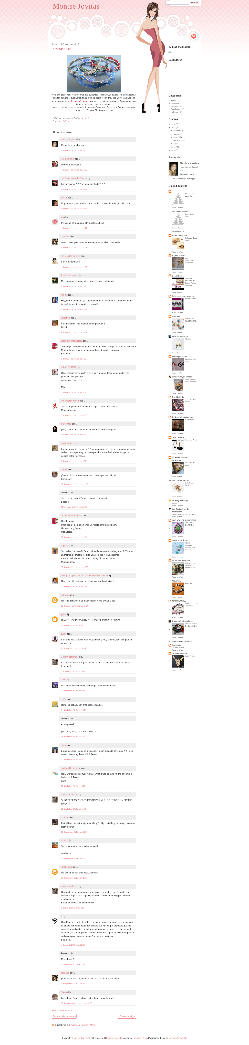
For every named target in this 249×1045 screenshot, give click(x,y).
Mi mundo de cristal (181, 561)
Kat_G (64, 295)
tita (62, 217)
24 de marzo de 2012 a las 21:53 (74, 625)
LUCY (63, 699)
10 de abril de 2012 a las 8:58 (73, 691)
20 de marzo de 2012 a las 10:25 (74, 586)
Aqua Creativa (178, 256)
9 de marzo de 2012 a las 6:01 (73, 461)
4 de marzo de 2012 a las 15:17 (74, 309)
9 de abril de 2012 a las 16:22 (73, 671)
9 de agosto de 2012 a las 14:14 (74, 984)
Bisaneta (176, 316)
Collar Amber (190, 656)
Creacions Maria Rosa (71, 341)
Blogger (192, 179)
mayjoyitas (66, 424)
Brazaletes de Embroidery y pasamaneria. (190, 565)
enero (176, 144)
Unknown (65, 595)
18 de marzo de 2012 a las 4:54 (74, 537)
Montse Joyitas (76, 6)
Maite (63, 679)
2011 (173, 147)
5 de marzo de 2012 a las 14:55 (74, 415)
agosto (176, 134)
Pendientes (175, 109)
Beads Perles (178, 276)
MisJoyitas (177, 581)
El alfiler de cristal (180, 336)
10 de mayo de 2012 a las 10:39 (74, 832)
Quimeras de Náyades (182, 641)
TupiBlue (65, 545)
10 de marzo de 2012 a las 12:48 (74, 484)
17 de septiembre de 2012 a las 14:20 (76, 1003)
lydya (63, 614)
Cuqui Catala (67, 443)
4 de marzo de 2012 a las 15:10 (74, 286)
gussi (63, 633)
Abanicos (188, 339)
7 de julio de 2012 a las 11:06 (73, 945)
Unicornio (65, 317)
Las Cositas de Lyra (70, 256)
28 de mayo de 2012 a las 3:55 (73, 858)
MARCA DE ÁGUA (180, 541)
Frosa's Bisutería (69, 275)
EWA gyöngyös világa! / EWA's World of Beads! (84, 575)
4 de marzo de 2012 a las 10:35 (74, 150)
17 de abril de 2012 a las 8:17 (73, 759)
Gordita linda (178, 397)
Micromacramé (190, 299)
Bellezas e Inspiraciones (183, 296)
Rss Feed (193, 36)
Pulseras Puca (61, 49)
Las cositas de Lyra (180, 480)
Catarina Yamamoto (178, 1038)
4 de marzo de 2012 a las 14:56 (74, 267)
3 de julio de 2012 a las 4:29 (72, 908)
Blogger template (114, 1038)
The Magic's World (70, 400)
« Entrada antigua (126, 1016)
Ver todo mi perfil (187, 174)
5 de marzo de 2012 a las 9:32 (73, 392)
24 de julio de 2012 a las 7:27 (73, 964)
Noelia (64, 197)
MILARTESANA (68, 367)
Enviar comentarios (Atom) (82, 1025)
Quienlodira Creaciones (182, 621)
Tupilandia (176, 645)
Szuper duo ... (190, 419)
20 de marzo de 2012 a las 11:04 (74, 606)
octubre (177, 131)
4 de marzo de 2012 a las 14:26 (74, 248)
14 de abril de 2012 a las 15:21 (73, 710)
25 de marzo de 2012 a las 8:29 (74, 648)
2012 (173, 127)
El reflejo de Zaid (179, 357)
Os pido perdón (178, 648)
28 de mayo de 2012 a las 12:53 (74, 878)
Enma (63, 745)
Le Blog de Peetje (180, 501)
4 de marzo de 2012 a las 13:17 (74, 228)
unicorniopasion (179, 654)
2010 (173, 150)
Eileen (64, 992)
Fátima (64, 469)
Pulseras (66, 121)
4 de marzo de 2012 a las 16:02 (74, 332)
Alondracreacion (179, 236)
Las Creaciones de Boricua (74, 178)
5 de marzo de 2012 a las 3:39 (73, 359)
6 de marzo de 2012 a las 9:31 (73, 435)
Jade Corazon (178, 437)
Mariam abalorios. (69, 657)
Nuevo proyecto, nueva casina (184, 514)
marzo (176, 137)
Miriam (64, 840)
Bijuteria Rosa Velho (70, 768)
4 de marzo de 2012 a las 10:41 (74, 189)
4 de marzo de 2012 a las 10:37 (74, 170)
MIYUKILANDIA (179, 601)
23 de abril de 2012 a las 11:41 (73, 809)
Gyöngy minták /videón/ (182, 417)
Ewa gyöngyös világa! (182, 377)
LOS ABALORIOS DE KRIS (184, 520)
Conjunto (174, 106)
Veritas (174, 503)
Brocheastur (66, 867)
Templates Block (140, 1038)
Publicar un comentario (63, 1010)
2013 (173, 124)
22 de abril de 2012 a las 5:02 (73, 786)
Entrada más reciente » (64, 1016)
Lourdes (64, 817)
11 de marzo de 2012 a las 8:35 (74, 507)
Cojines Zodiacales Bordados (189, 260)
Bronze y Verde (191, 440)
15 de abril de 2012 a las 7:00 (73, 737)
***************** (178, 191)
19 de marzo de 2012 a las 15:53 (74, 567)
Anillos (173, 101)
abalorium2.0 (178, 232)
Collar (173, 103)
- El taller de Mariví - (181, 211)
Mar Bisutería (67, 158)
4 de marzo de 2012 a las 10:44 (74, 209)
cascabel (65, 236)
